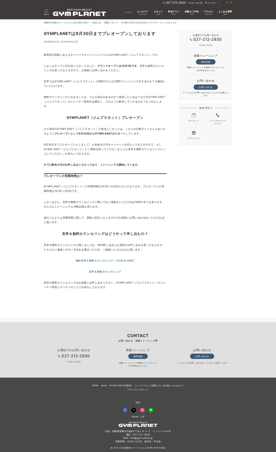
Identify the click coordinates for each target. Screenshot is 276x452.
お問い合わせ (206, 87)
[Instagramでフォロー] (227, 3)
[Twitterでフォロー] (223, 3)
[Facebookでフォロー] (219, 3)
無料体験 (205, 62)
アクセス (211, 3)
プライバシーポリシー (138, 389)
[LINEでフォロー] (231, 3)
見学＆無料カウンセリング (105, 271)
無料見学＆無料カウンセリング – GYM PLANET (105, 260)
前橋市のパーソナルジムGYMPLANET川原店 (144, 448)
